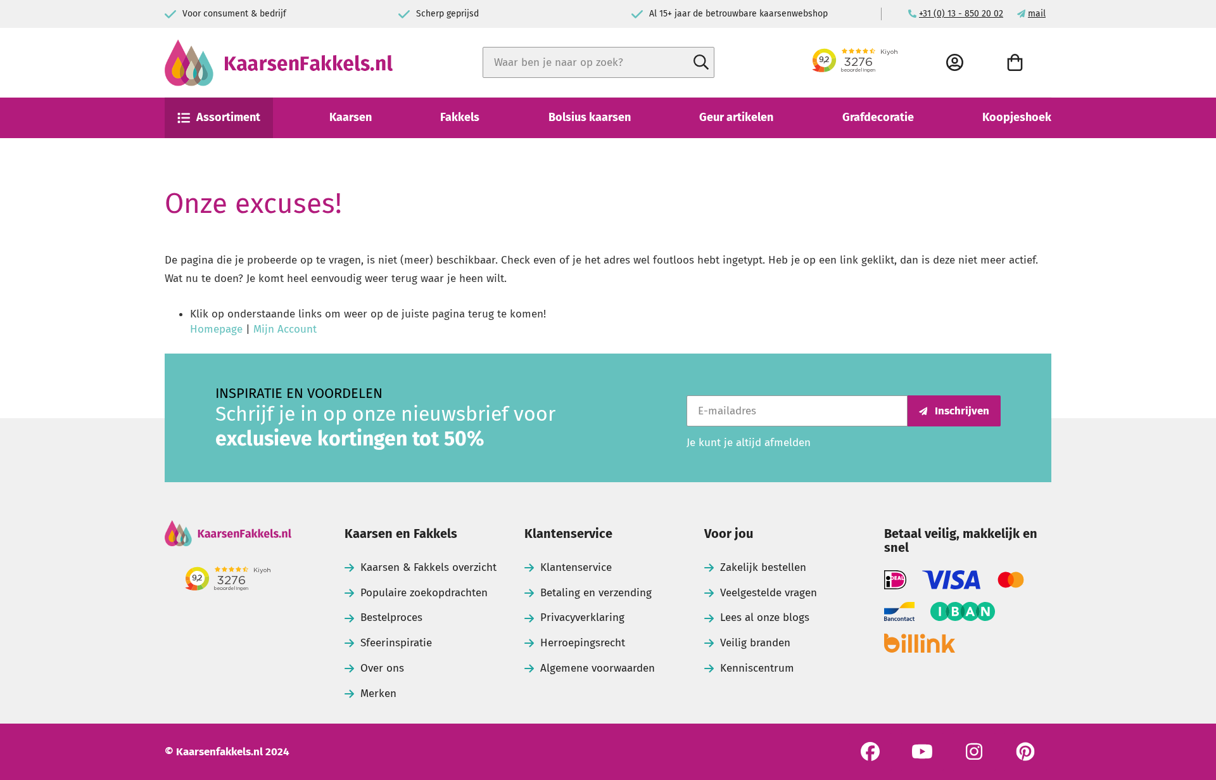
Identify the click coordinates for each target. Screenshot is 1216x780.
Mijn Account (285, 329)
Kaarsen (350, 117)
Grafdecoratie (878, 117)
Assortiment (228, 117)
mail (1037, 13)
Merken (378, 693)
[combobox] (598, 62)
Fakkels (459, 117)
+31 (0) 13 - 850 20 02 (961, 13)
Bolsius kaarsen (589, 117)
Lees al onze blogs (764, 617)
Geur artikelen (736, 117)
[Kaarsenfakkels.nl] (279, 62)
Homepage (216, 329)
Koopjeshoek (1016, 117)
